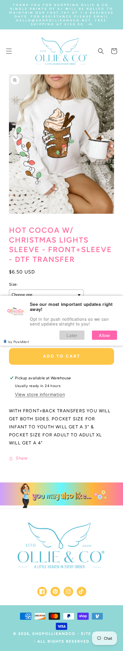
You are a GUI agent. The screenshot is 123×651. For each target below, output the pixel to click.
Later (72, 335)
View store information (40, 394)
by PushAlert (18, 341)
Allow (104, 335)
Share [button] (22, 458)
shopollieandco (54, 633)
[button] (9, 51)
